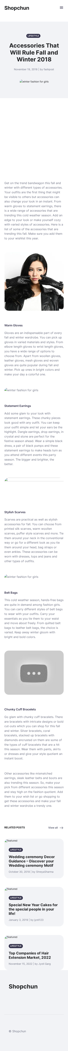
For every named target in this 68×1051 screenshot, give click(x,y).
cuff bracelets (43, 717)
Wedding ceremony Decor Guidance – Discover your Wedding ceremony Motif (32, 861)
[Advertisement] (34, 135)
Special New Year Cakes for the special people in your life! (33, 909)
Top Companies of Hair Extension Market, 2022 (30, 955)
